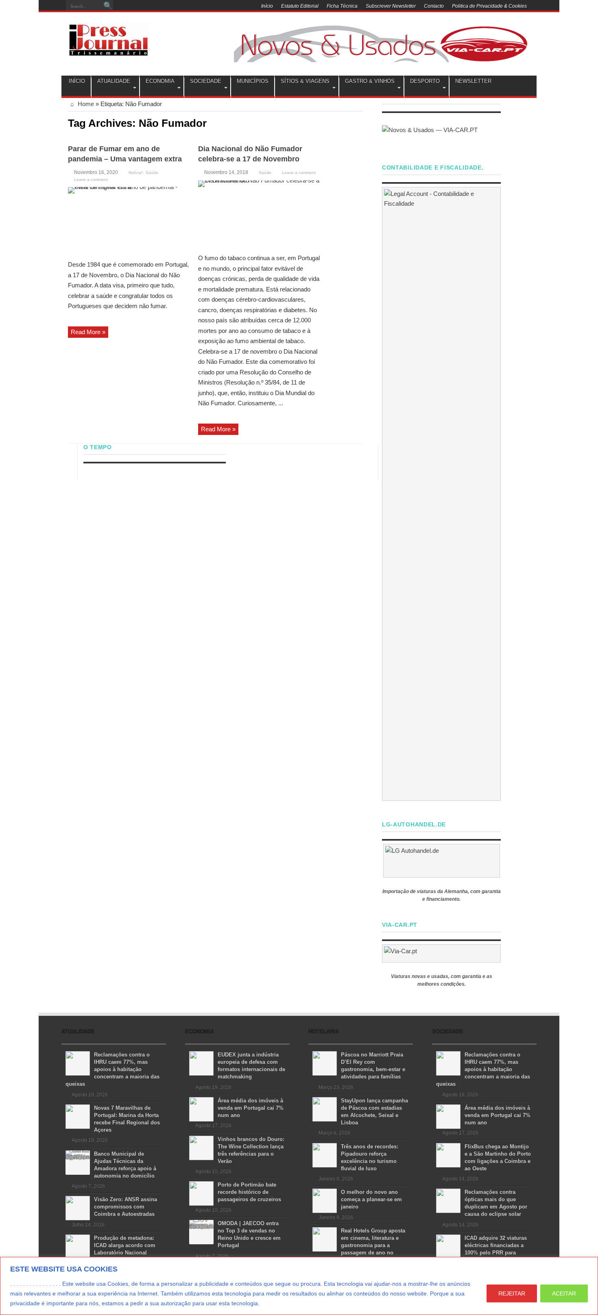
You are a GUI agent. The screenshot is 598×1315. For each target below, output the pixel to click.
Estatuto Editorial (300, 6)
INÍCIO (77, 81)
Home (85, 103)
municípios (252, 81)
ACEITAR (564, 1293)
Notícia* (136, 172)
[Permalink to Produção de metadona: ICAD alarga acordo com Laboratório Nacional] (77, 1246)
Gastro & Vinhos (370, 81)
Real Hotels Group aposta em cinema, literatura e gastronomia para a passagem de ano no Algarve (358, 1245)
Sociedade (205, 81)
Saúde (152, 172)
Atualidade (113, 81)
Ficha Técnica (342, 6)
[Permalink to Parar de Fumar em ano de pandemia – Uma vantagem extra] (129, 220)
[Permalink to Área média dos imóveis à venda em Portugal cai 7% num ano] (201, 1108)
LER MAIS (276, 1303)
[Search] (108, 6)
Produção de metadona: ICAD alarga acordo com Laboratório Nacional (124, 1245)
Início (267, 6)
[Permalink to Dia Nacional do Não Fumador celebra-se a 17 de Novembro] (259, 214)
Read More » (88, 331)
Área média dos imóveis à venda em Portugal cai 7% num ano (251, 1108)
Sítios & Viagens (305, 81)
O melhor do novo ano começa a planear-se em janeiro (371, 1199)
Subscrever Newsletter (391, 6)
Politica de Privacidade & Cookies (489, 6)
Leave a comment (91, 179)
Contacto (434, 6)
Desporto (425, 81)
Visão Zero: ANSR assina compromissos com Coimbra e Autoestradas (125, 1206)
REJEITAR (511, 1293)
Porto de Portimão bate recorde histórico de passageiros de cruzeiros (249, 1192)
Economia (160, 81)
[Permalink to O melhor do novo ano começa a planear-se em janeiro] (324, 1200)
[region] (299, 1286)
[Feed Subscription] (359, 122)
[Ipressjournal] (108, 38)
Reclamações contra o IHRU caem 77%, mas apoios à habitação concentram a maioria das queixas (112, 1069)
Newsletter (473, 81)
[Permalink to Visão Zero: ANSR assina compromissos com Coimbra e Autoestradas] (77, 1207)
